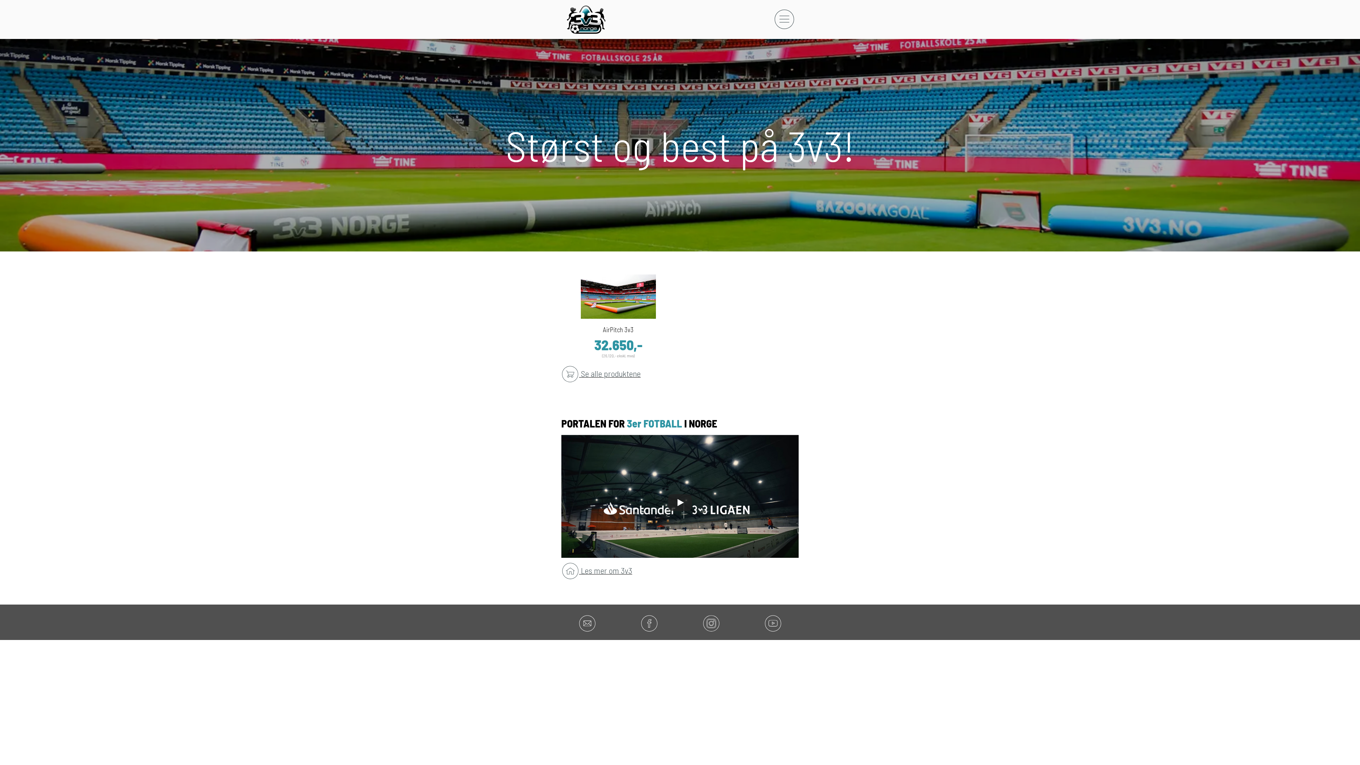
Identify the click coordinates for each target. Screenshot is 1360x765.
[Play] (680, 502)
